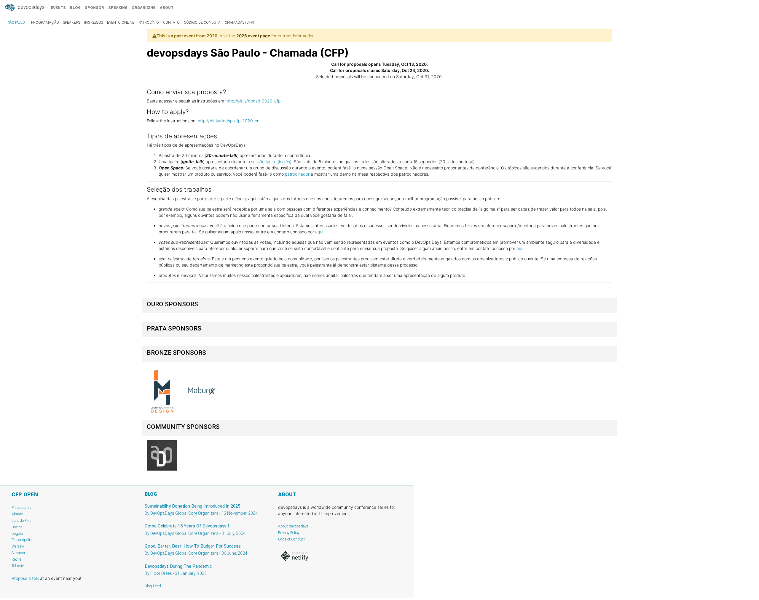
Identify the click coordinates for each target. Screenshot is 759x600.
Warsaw (18, 546)
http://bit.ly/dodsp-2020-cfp (252, 100)
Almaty (17, 514)
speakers (71, 22)
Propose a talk (25, 578)
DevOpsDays (30, 7)
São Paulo (16, 22)
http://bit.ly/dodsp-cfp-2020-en (228, 120)
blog (75, 7)
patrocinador (298, 174)
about (166, 7)
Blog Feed (153, 586)
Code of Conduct (291, 539)
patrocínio (148, 22)
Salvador (18, 553)
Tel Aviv (18, 566)
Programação (45, 22)
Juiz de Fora (21, 520)
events (58, 7)
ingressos (93, 22)
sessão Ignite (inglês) (271, 161)
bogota (17, 533)
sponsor (94, 7)
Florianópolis (22, 540)
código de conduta (202, 22)
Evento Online (120, 22)
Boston (17, 527)
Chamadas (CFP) (239, 22)
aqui (319, 231)
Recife (16, 559)
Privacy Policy (288, 532)
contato (171, 22)
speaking (117, 7)
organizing (144, 7)
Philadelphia (21, 507)
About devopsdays (293, 526)
